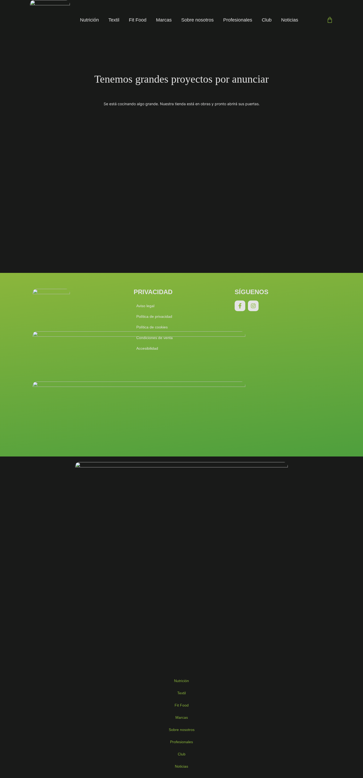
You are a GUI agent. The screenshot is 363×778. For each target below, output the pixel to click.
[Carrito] (329, 20)
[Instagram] (253, 306)
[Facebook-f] (240, 306)
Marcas (164, 20)
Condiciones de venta (154, 338)
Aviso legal (145, 306)
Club (267, 20)
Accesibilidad (147, 348)
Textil (113, 20)
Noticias (289, 20)
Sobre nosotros (197, 20)
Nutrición (89, 20)
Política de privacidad (154, 316)
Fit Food (137, 20)
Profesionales (237, 20)
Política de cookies (152, 327)
